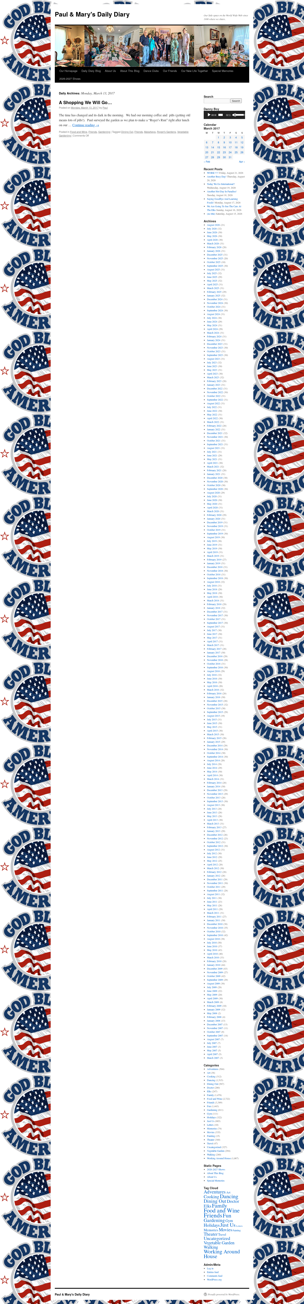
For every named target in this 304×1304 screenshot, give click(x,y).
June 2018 (212, 589)
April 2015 (212, 730)
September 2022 (215, 399)
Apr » (242, 161)
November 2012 (215, 838)
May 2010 (212, 950)
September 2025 (215, 265)
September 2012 (215, 845)
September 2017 (215, 622)
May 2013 (212, 816)
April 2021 (212, 462)
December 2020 (215, 477)
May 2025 (212, 280)
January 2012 (213, 875)
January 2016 (213, 697)
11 (236, 142)
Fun (209, 1106)
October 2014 (213, 752)
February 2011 (214, 916)
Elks (209, 1091)
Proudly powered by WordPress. (224, 1294)
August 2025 (213, 269)
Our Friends (170, 71)
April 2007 (212, 1054)
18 (236, 147)
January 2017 (213, 652)
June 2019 (212, 544)
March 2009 (213, 1002)
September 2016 (215, 667)
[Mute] (234, 115)
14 (212, 147)
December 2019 (215, 522)
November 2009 (215, 972)
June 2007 (212, 1046)
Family (210, 1095)
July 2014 (212, 764)
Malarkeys (150, 131)
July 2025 (212, 273)
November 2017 (215, 615)
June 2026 (212, 232)
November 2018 (215, 570)
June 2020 (212, 500)
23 (224, 152)
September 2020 (215, 488)
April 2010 (212, 953)
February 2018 (214, 604)
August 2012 (213, 849)
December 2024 (215, 299)
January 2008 (213, 1020)
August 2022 (213, 403)
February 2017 (214, 648)
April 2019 (212, 552)
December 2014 (215, 745)
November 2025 (215, 258)
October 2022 (213, 395)
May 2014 (212, 771)
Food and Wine (78, 131)
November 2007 (215, 1028)
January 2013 (213, 831)
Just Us (210, 1121)
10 (230, 142)
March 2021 (213, 466)
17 (230, 147)
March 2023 (213, 377)
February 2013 (214, 827)
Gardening (104, 131)
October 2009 (213, 976)
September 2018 (215, 578)
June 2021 (212, 455)
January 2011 (213, 920)
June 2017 (212, 633)
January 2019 (213, 563)
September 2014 (215, 756)
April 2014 (212, 775)
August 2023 (213, 358)
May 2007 (212, 1050)
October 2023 (213, 351)
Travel (210, 1143)
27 (206, 157)
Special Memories (222, 71)
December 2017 (215, 611)
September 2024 (215, 310)
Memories (212, 1128)
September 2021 (215, 444)
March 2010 (213, 957)
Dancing (211, 1080)
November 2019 (215, 526)
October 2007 (213, 1031)
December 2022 (215, 388)
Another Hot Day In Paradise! (222, 191)
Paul (105, 107)
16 (224, 147)
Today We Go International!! (221, 184)
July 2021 (212, 451)
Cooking (211, 1076)
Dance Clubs (151, 71)
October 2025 (213, 262)
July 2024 (212, 317)
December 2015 (215, 700)
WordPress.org (214, 1279)
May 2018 (212, 593)
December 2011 (215, 879)
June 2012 (212, 857)
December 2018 (215, 567)
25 (236, 152)
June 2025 (212, 276)
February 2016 (214, 693)
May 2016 (212, 682)
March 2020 (213, 511)
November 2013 (215, 793)
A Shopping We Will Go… (85, 102)
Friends (93, 131)
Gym (209, 1113)
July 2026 (212, 228)
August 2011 (213, 894)
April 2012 (212, 864)
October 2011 (213, 886)
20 (206, 152)
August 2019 (213, 537)
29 (218, 157)
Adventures (212, 1069)
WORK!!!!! (213, 172)
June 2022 (212, 410)
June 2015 (212, 723)
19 (242, 147)
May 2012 (212, 860)
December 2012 (215, 834)
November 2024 (215, 303)
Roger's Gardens (166, 131)
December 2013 (215, 790)
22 (218, 152)
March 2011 (213, 912)
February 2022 (214, 425)
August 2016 (213, 671)
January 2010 (213, 964)
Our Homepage (68, 71)
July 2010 (212, 942)
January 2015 (213, 741)
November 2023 (215, 347)
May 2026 (212, 236)
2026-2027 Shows (70, 79)
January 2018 (213, 607)
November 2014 (215, 749)
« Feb (207, 161)
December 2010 (215, 924)
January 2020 (213, 518)
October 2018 (213, 574)
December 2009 (215, 968)
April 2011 (212, 909)
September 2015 (215, 712)
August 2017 (213, 626)
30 (224, 157)
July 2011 (212, 897)
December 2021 (215, 433)
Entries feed (213, 1272)
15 (218, 147)
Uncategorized (214, 1147)
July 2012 (212, 853)
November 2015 (215, 704)
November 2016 (215, 660)
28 (212, 157)
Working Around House (219, 1158)
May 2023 (212, 369)
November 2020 (215, 481)
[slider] (220, 115)
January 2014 (213, 786)
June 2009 (212, 990)
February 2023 (214, 381)
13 (206, 147)
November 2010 (215, 927)
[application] (224, 115)
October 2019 (213, 529)
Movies (210, 1132)
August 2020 (213, 492)
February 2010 (214, 961)
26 (242, 152)
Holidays (211, 1117)
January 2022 (213, 429)
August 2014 (213, 760)
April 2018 (212, 596)
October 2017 (213, 619)
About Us (110, 71)
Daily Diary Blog (91, 71)
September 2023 (215, 355)
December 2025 (215, 254)
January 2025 (213, 295)
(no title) (211, 213)
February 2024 (214, 336)
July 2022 (212, 407)
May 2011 (212, 905)
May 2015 (212, 726)
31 (230, 157)
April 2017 (212, 641)
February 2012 (214, 871)
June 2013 (212, 812)
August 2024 (213, 314)
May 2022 (212, 414)
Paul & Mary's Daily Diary (92, 14)
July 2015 (212, 719)
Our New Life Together (194, 71)
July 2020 (212, 496)
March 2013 (213, 823)
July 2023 (212, 362)
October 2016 (213, 663)
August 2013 (213, 805)
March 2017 (213, 645)
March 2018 (213, 600)
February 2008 (214, 1016)
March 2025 (213, 288)
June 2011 (212, 901)
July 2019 (212, 541)
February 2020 (214, 514)
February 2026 (214, 247)
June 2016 (212, 678)
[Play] (209, 115)
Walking (211, 1154)
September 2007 (215, 1035)
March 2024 (213, 332)
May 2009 (212, 994)
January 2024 (213, 340)
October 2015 (213, 708)
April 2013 (212, 819)
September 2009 (215, 979)
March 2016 (213, 689)
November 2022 (215, 392)
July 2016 (212, 674)
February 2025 (214, 291)
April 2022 (212, 418)
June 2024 (212, 321)
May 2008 (212, 1013)
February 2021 (214, 470)
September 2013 (215, 801)
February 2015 (214, 738)
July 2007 (212, 1043)
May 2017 (212, 637)
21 (212, 152)
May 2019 (212, 548)
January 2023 (213, 384)
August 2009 (213, 983)
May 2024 (212, 325)
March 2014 (213, 778)
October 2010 (213, 931)
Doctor (210, 1087)
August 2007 (213, 1039)
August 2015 (213, 715)
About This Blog (129, 71)
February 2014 (214, 782)
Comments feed (214, 1275)
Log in (210, 1268)
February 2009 (214, 1005)
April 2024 (212, 329)
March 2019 (213, 555)
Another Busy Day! (216, 176)
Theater (210, 1139)
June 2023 (212, 366)
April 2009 (212, 998)
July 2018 (212, 585)
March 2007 (213, 1057)
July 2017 (212, 630)
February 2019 (214, 559)
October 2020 (213, 485)
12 (242, 142)
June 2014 (212, 767)
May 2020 (212, 503)
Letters (210, 1124)
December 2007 (215, 1024)
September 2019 (215, 533)
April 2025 (212, 284)
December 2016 (215, 656)
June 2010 (212, 946)
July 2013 (212, 808)
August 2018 (213, 581)
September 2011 (215, 890)
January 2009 (213, 1009)
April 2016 (212, 686)
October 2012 (213, 842)
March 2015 (213, 734)
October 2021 (213, 440)
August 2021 (213, 448)
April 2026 (212, 239)
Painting (211, 1135)
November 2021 (215, 436)
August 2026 (213, 224)
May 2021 (212, 459)
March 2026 (213, 243)
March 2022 (213, 422)
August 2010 (213, 938)
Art (208, 1072)
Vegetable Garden (215, 1150)
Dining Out (127, 131)
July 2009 (212, 987)
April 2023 (212, 373)
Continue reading (85, 125)
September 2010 (215, 935)
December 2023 (215, 343)
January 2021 (213, 474)
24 (230, 152)
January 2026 (213, 250)
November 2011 (215, 883)
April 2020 (212, 507)
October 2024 (213, 306)
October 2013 (213, 797)
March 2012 (213, 868)
